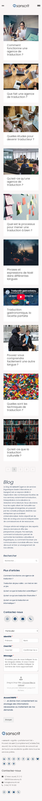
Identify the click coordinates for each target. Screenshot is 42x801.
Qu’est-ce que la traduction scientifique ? (20, 591)
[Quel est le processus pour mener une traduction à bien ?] (21, 207)
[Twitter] (9, 759)
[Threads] (18, 759)
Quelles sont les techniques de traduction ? (17, 407)
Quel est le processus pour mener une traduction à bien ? (21, 227)
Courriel (8, 646)
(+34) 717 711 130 (10, 785)
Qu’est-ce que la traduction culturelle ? (18, 452)
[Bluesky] (37, 759)
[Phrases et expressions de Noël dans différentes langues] (21, 252)
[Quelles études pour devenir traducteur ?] (21, 119)
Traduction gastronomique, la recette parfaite (19, 313)
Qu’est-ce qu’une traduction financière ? (20, 595)
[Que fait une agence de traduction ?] (21, 77)
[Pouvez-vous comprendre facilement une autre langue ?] (21, 338)
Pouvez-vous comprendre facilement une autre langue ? (21, 359)
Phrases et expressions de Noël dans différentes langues (20, 274)
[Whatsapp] (7, 619)
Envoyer (8, 720)
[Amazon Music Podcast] (9, 763)
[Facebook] (23, 759)
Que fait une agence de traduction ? (20, 95)
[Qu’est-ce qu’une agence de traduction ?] (21, 161)
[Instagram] (13, 759)
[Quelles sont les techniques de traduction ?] (21, 387)
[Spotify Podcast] (4, 763)
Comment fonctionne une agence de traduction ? (17, 49)
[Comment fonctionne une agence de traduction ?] (21, 28)
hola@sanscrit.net (11, 782)
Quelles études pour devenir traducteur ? (20, 137)
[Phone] (30, 619)
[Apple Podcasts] (13, 763)
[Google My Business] (32, 759)
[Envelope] (23, 619)
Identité (8, 636)
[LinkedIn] (4, 759)
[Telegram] (15, 619)
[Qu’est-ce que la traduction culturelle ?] (21, 432)
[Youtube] (28, 759)
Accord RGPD (11, 698)
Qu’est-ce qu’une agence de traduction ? (18, 182)
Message (9, 656)
